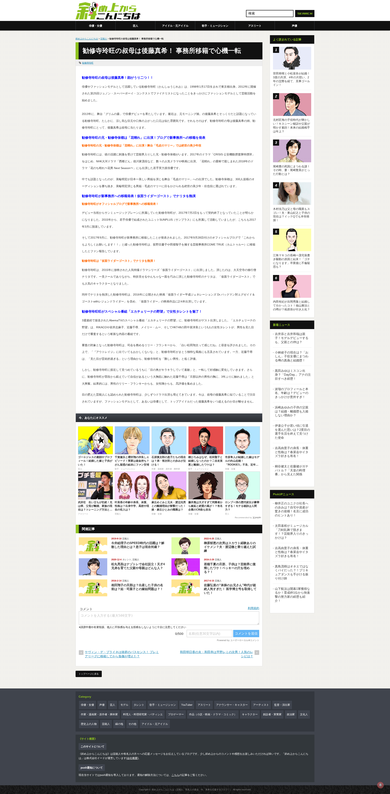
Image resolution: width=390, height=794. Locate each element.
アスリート (254, 25)
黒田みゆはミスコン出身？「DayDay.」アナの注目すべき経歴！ (293, 374)
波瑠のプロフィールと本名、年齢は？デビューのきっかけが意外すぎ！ (291, 393)
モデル (124, 704)
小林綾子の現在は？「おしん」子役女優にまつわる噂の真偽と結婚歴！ (291, 356)
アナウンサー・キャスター (232, 704)
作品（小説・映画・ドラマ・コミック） (213, 714)
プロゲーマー (176, 714)
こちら (175, 775)
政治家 (291, 714)
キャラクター (250, 714)
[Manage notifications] (380, 785)
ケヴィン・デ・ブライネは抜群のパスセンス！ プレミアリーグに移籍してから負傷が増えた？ (122, 654)
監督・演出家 (282, 704)
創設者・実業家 (272, 714)
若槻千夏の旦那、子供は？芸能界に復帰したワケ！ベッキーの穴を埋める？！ (230, 568)
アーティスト (261, 704)
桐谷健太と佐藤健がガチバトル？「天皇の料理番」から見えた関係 (291, 470)
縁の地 (119, 723)
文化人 (304, 714)
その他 (132, 723)
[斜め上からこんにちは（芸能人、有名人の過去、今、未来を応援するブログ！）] (108, 11)
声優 (294, 25)
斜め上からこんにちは (87, 38)
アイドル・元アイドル (175, 25)
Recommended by (243, 517)
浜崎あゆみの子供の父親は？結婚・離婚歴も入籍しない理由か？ (291, 411)
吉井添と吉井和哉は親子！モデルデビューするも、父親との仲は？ (291, 338)
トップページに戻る (89, 674)
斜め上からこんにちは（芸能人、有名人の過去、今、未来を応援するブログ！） (192, 789)
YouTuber (186, 704)
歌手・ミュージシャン (215, 25)
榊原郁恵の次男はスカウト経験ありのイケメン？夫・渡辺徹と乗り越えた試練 (230, 546)
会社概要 (132, 758)
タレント (126, 559)
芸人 (135, 25)
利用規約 (253, 608)
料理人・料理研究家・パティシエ (143, 714)
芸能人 (103, 38)
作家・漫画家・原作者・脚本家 (99, 714)
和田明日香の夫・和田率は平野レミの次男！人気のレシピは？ (216, 654)
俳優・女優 (95, 25)
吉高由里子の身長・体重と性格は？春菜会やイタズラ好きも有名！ (291, 452)
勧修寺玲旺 (87, 63)
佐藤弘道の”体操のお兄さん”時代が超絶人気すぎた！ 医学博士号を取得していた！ (230, 588)
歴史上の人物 (89, 723)
